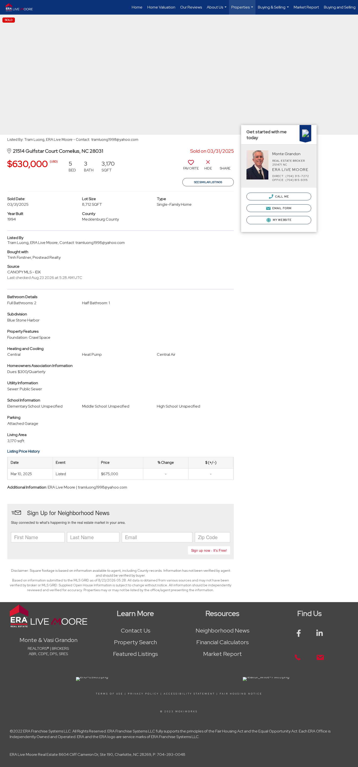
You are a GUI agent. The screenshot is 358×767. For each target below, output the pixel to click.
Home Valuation (161, 7)
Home (137, 7)
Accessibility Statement (189, 693)
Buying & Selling (274, 10)
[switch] (190, 167)
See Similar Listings (208, 182)
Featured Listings (135, 654)
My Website (282, 220)
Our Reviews (191, 7)
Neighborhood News (222, 630)
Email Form (282, 208)
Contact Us (135, 630)
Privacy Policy (143, 693)
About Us (217, 10)
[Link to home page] (21, 7)
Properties (242, 10)
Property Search (135, 642)
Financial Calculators (222, 642)
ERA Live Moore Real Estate (34, 754)
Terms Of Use (109, 693)
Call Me (281, 196)
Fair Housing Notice (241, 693)
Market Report (306, 7)
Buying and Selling (340, 7)
